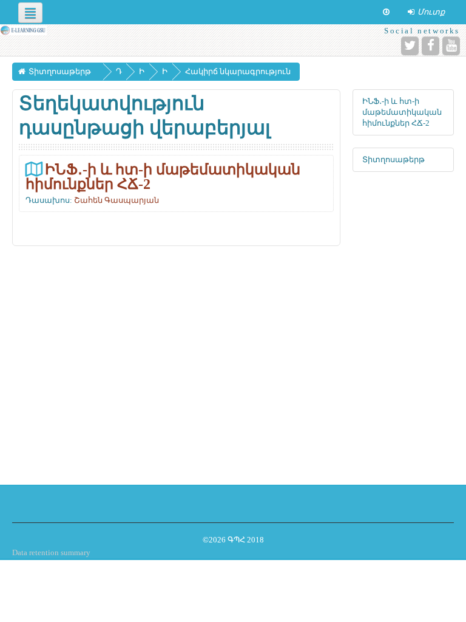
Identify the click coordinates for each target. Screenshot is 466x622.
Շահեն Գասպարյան (116, 200)
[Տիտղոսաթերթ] (23, 29)
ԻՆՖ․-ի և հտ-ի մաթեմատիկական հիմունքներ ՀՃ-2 (162, 176)
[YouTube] (451, 45)
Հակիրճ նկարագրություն (238, 71)
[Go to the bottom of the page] (386, 12)
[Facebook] (430, 45)
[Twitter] (410, 45)
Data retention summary (51, 552)
